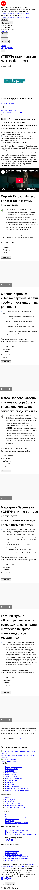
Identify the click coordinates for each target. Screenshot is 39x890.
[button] (3, 44)
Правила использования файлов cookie (15, 17)
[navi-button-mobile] (3, 50)
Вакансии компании (8, 110)
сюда (20, 738)
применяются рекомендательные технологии (19, 865)
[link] (4, 38)
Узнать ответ (6, 257)
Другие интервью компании (11, 112)
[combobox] (10, 883)
